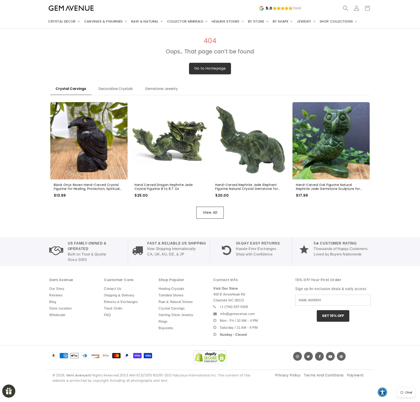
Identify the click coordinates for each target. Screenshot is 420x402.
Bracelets (166, 328)
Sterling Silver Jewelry (176, 315)
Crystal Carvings (71, 88)
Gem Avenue (77, 375)
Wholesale (57, 315)
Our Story (56, 288)
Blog (52, 302)
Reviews (56, 295)
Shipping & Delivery (119, 295)
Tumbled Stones (171, 295)
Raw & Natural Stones (176, 302)
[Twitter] (308, 356)
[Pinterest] (341, 356)
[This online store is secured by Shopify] (210, 357)
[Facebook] (319, 356)
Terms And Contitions (324, 375)
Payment (355, 375)
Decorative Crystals (115, 88)
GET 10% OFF (333, 315)
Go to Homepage (210, 68)
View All (210, 212)
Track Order (113, 308)
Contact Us (112, 288)
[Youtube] (330, 356)
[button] (64, 21)
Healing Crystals (171, 288)
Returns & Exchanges (121, 302)
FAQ (107, 315)
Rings (163, 321)
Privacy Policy (288, 375)
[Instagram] (297, 356)
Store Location (60, 308)
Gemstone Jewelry (161, 88)
